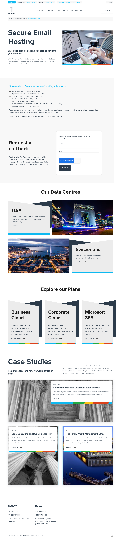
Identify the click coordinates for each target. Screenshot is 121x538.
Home (10, 18)
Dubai (33, 2)
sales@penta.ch (13, 511)
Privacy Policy (40, 535)
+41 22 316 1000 (14, 515)
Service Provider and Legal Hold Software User (76, 388)
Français (110, 2)
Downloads (61, 2)
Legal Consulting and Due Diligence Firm (32, 434)
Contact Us (107, 10)
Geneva (28, 2)
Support (78, 2)
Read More (56, 398)
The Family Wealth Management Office (85, 434)
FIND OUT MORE (16, 338)
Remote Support (70, 2)
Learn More (15, 225)
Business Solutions (20, 18)
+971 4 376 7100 (41, 515)
